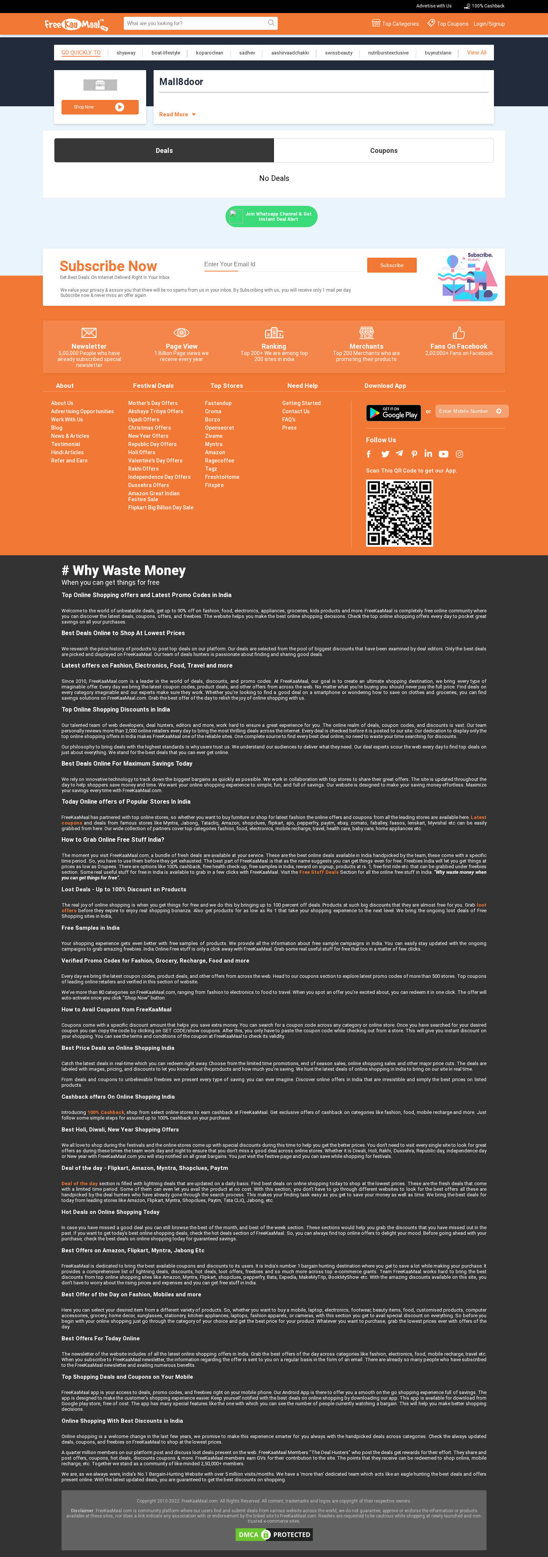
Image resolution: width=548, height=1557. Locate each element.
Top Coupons (453, 24)
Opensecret (219, 428)
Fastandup (218, 403)
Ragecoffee (219, 461)
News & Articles (70, 436)
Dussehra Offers (148, 485)
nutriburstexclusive (388, 53)
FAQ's (289, 420)
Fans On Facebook (459, 346)
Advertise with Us (434, 6)
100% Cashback (488, 6)
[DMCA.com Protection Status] (274, 1539)
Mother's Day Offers (153, 403)
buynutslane (438, 53)
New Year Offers (148, 436)
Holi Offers (141, 452)
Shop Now (84, 107)
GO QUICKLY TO (81, 52)
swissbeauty (338, 53)
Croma (213, 411)
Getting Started (301, 403)
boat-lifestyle (166, 53)
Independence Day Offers (159, 477)
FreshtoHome (222, 477)
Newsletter (89, 346)
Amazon (215, 452)
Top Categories (400, 24)
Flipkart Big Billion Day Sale (160, 508)
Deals (164, 150)
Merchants (367, 346)
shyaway (126, 53)
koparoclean (209, 53)
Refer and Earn (69, 461)
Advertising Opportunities (82, 411)
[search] (270, 23)
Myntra (214, 444)
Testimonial (65, 444)
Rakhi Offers (143, 469)
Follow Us (381, 440)
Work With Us (67, 420)
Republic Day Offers (152, 444)
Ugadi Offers (144, 420)
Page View (182, 346)
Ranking (274, 346)
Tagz (211, 469)
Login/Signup (489, 24)
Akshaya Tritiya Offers (155, 411)
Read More (173, 114)
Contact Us (296, 411)
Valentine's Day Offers (155, 461)
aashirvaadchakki (290, 53)
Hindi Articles (67, 452)
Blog (56, 428)
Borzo (212, 420)
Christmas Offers (149, 428)
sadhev (247, 53)
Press (289, 428)
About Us (62, 403)
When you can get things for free (111, 582)
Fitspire (214, 485)
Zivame (214, 436)
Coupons (384, 150)
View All (476, 52)
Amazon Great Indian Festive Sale (154, 496)
